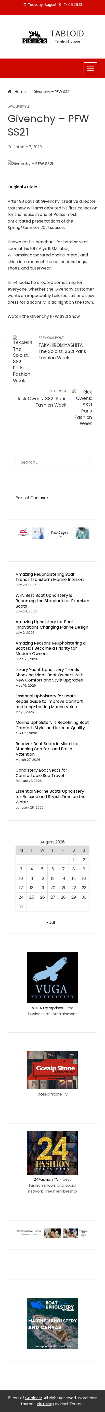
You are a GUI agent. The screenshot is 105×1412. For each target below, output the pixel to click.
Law (11, 106)
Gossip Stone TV (52, 1094)
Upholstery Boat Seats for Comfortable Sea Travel (41, 773)
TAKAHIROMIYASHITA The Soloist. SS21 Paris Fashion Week (62, 348)
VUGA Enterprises (47, 1008)
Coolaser (39, 498)
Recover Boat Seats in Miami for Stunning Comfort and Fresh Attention (47, 749)
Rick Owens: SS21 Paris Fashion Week (42, 398)
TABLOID (67, 33)
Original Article (22, 187)
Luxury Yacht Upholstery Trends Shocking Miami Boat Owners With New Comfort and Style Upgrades (50, 675)
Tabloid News (67, 41)
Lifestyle (22, 106)
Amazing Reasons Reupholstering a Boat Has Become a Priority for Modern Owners (51, 648)
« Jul (50, 922)
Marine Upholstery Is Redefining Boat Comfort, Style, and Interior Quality (52, 725)
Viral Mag (45, 1403)
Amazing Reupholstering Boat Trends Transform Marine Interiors (50, 577)
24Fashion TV (46, 1179)
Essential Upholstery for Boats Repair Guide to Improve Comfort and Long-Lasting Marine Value (49, 701)
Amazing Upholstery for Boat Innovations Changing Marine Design (52, 624)
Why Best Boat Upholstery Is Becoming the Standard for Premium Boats (52, 600)
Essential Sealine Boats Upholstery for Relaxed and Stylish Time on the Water (51, 796)
